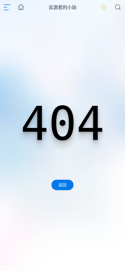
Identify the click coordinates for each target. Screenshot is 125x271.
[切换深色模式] (104, 7)
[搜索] (118, 7)
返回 (62, 184)
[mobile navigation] (7, 7)
